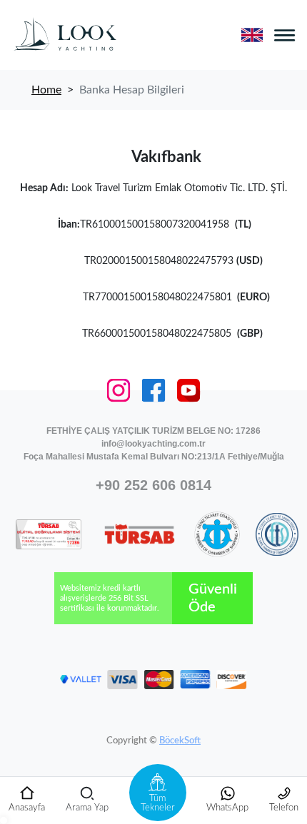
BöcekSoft (180, 741)
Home (46, 90)
